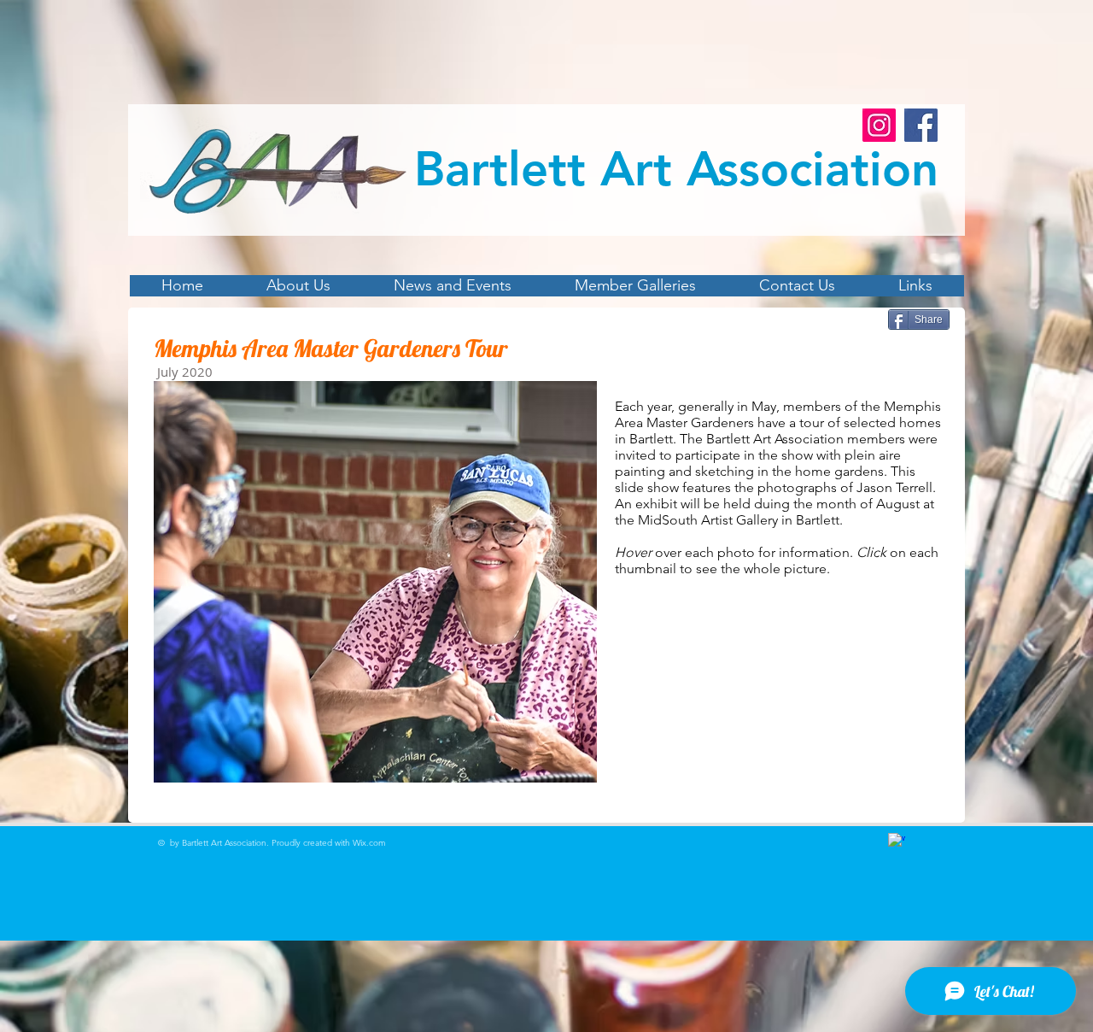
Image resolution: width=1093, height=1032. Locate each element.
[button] (375, 582)
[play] (555, 767)
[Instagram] (879, 125)
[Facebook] (921, 125)
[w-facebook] (896, 841)
